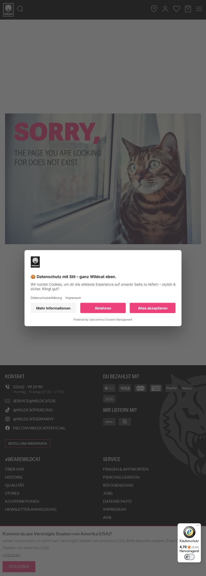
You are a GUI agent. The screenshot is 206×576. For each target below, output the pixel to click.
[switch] (189, 557)
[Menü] (198, 526)
